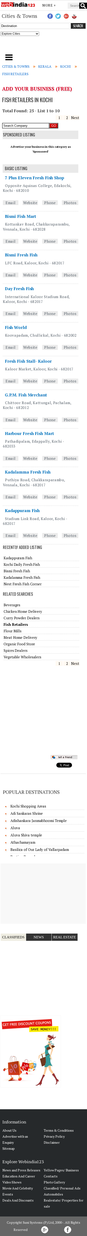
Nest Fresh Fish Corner (23, 583)
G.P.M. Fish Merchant (26, 395)
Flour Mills (13, 630)
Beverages (12, 604)
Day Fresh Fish (19, 288)
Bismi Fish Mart (20, 216)
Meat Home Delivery (20, 637)
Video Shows (12, 1182)
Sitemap (8, 1148)
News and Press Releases (21, 1170)
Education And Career (18, 1176)
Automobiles (53, 1194)
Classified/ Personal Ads (62, 1188)
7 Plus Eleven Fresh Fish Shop (34, 177)
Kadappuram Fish (22, 510)
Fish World (16, 327)
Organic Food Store (19, 643)
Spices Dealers (16, 650)
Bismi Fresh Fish (21, 255)
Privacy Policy (54, 1136)
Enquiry (8, 1142)
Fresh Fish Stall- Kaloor (28, 361)
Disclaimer (52, 1142)
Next (75, 117)
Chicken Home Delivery (23, 611)
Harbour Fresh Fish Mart (29, 433)
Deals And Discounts (18, 1200)
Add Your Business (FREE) (37, 88)
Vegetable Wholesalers (22, 657)
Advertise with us (15, 1136)
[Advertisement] (43, 46)
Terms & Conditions (59, 1130)
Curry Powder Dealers (22, 617)
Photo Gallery (54, 1182)
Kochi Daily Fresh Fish (22, 564)
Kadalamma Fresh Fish (28, 472)
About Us (9, 1130)
